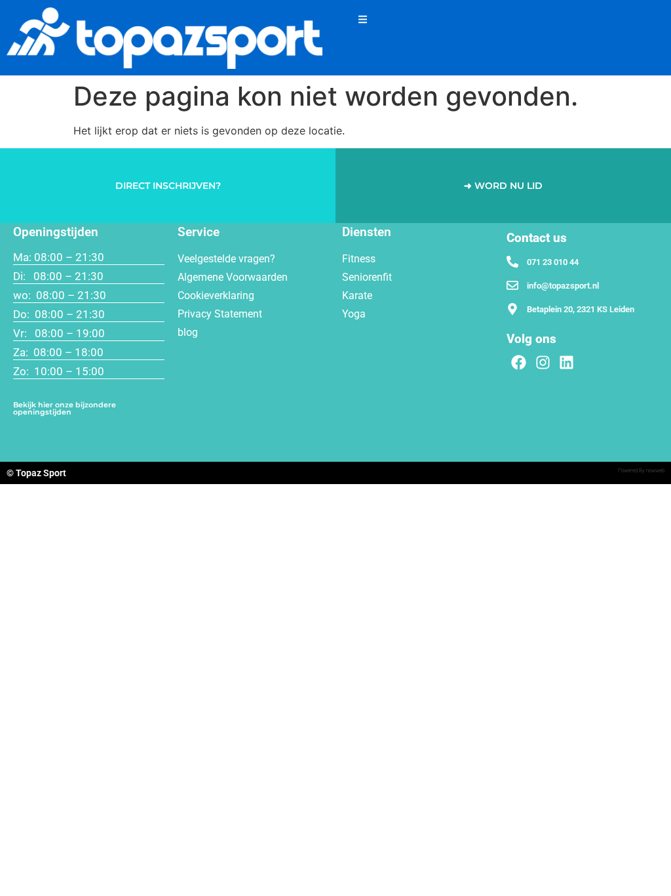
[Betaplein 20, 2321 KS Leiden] (512, 309)
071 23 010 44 (553, 262)
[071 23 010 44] (512, 262)
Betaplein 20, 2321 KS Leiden (580, 309)
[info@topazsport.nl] (512, 285)
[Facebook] (519, 363)
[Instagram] (543, 363)
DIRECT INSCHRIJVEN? (168, 186)
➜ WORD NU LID (503, 186)
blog (188, 332)
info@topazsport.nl (563, 286)
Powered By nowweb (641, 471)
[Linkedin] (567, 363)
